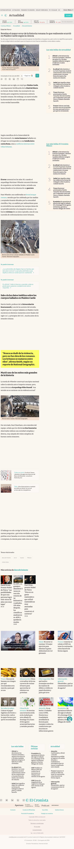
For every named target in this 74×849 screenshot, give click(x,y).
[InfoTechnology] (55, 805)
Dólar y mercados (42, 10)
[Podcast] (45, 806)
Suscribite (45, 810)
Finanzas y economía (28, 10)
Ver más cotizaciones (67, 21)
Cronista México (6, 26)
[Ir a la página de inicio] (5, 15)
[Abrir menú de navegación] (2, 15)
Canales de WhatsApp (29, 810)
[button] (69, 719)
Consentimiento (37, 830)
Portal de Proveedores (27, 813)
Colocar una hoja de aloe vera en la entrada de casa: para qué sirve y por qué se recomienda (62, 108)
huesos (22, 557)
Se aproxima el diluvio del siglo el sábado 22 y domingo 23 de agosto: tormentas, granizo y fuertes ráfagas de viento (62, 205)
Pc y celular (53, 10)
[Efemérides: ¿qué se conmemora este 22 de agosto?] (65, 672)
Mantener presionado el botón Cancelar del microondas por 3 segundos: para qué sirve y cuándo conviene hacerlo (61, 96)
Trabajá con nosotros (47, 813)
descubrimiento (27, 26)
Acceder (68, 15)
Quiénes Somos (59, 810)
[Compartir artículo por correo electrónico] (18, 79)
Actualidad (16, 10)
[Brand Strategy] (37, 805)
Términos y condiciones (37, 823)
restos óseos (5, 562)
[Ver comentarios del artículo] (22, 79)
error (15, 557)
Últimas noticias (5, 10)
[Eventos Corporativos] (29, 805)
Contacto (12, 810)
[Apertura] (19, 805)
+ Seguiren (29, 76)
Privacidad (37, 826)
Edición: (68, 10)
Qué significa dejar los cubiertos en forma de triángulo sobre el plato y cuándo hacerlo (61, 85)
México (29, 557)
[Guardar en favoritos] (37, 75)
